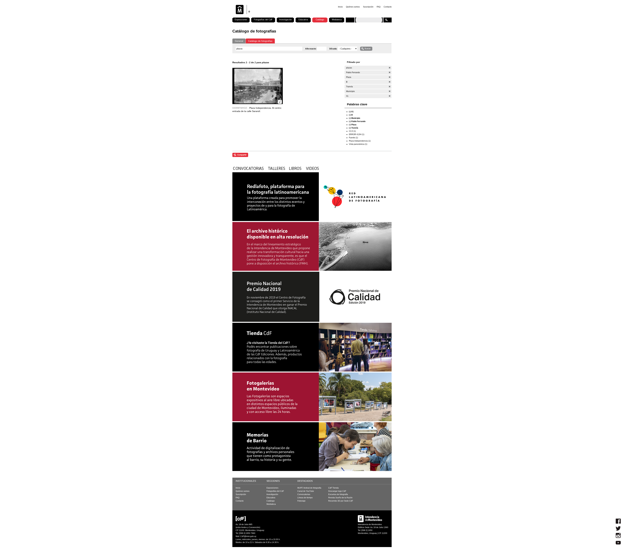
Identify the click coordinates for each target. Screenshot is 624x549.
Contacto (388, 7)
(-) (389, 67)
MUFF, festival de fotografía (309, 488)
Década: (333, 49)
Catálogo (320, 19)
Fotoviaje (301, 501)
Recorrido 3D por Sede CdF (340, 501)
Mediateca (337, 19)
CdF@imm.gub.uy (248, 536)
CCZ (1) (352, 131)
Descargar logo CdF (337, 491)
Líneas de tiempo (305, 498)
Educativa (303, 19)
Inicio (340, 7)
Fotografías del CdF (263, 19)
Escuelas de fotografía (338, 494)
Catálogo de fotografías (260, 41)
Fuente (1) (353, 138)
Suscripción (368, 7)
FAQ (378, 7)
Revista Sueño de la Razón (340, 498)
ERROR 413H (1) (356, 134)
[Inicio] (275, 16)
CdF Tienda (333, 488)
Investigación (285, 19)
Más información (280, 102)
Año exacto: (311, 49)
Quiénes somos (353, 7)
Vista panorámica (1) (358, 144)
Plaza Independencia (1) (360, 141)
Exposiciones (241, 19)
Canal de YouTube (305, 491)
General (239, 41)
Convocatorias (303, 494)
